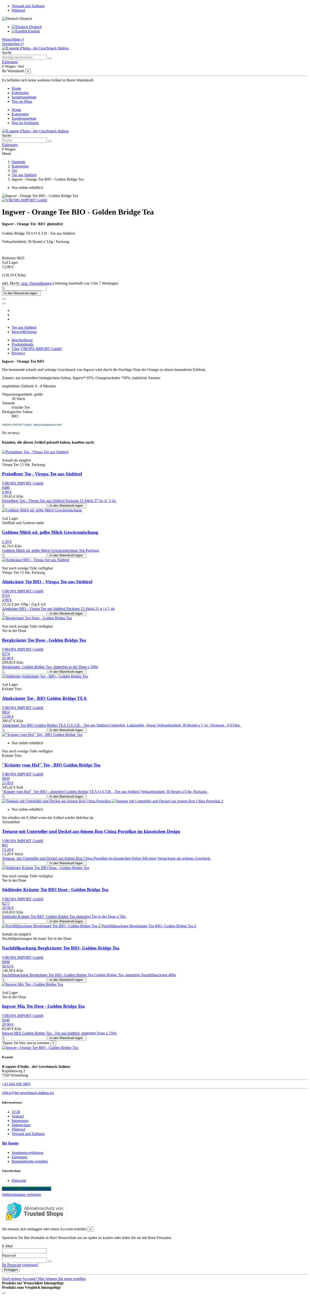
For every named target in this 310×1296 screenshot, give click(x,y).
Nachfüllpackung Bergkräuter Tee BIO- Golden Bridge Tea (60, 948)
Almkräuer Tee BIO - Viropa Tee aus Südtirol (47, 581)
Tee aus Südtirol (24, 327)
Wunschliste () (13, 39)
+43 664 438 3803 (16, 1084)
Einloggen (19, 1157)
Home (16, 110)
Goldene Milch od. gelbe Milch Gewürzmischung (50, 532)
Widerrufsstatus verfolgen (21, 1194)
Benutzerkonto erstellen (30, 1161)
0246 (6, 1020)
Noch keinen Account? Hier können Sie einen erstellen (44, 1279)
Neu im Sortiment (25, 123)
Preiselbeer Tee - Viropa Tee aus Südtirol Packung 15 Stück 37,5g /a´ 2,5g (59, 501)
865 (5, 845)
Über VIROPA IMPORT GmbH (37, 349)
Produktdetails (22, 344)
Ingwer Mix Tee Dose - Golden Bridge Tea (43, 1006)
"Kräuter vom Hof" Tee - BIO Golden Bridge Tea (51, 765)
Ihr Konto (10, 1143)
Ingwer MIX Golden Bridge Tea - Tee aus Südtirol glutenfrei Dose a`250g (59, 1033)
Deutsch (35, 27)
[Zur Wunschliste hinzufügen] (4, 299)
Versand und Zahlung (28, 6)
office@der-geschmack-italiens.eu (28, 1093)
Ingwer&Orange (24, 332)
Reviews (18, 353)
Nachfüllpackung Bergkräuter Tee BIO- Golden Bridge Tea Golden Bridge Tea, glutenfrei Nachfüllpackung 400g (89, 975)
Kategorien (20, 114)
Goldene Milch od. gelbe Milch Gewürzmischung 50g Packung (50, 550)
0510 (6, 595)
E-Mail (7, 1246)
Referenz (9, 258)
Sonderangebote (24, 118)
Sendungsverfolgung (27, 1153)
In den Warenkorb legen (21, 293)
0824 (6, 712)
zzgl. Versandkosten (37, 283)
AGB (16, 1112)
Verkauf (18, 1116)
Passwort (9, 1255)
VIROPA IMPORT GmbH (22, 483)
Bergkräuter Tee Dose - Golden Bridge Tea (44, 640)
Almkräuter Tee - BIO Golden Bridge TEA (44, 698)
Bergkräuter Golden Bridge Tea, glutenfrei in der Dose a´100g (50, 667)
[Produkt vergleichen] (4, 303)
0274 (6, 654)
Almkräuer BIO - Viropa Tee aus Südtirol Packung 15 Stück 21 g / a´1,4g (58, 609)
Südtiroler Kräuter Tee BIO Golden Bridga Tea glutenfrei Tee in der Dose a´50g (64, 916)
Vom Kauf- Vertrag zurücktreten (26, 1189)
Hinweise (19, 1180)
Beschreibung (22, 340)
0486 (6, 488)
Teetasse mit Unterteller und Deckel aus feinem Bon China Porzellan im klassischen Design (91, 831)
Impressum (20, 1121)
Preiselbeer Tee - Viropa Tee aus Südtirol (42, 473)
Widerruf (18, 10)
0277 (6, 903)
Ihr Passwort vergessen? (20, 1265)
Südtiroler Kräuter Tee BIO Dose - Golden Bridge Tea (55, 889)
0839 (6, 778)
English (33, 31)
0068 (6, 962)
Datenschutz (21, 1125)
